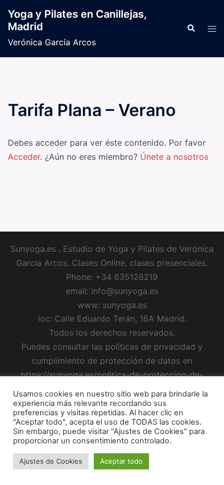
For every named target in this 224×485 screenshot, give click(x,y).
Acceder (24, 156)
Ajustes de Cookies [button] (50, 461)
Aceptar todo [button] (121, 461)
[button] (190, 28)
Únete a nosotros (174, 156)
